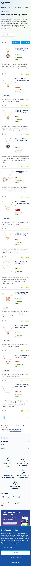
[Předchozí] (4, 417)
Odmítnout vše (15, 562)
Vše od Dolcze (5, 11)
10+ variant (6, 95)
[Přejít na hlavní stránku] (5, 2)
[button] (15, 438)
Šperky (11, 7)
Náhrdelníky (18, 7)
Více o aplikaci (8, 523)
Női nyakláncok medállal (15, 431)
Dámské (26, 7)
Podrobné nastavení (15, 558)
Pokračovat (9, 28)
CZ (4, 505)
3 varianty (5, 307)
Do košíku (26, 74)
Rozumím (15, 553)
